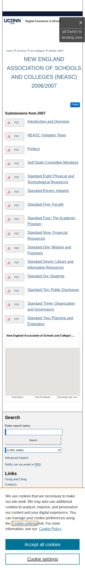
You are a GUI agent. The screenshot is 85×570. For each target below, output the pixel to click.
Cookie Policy (50, 529)
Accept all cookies (42, 544)
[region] (42, 529)
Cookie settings (24, 523)
